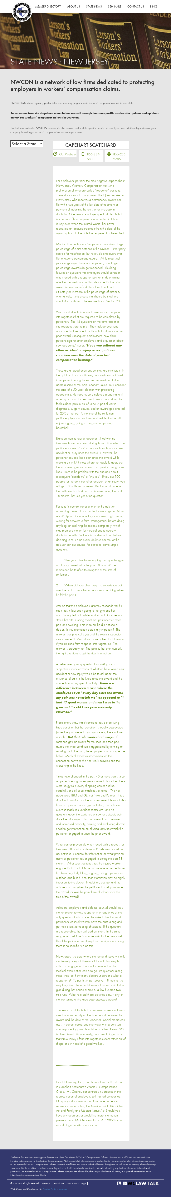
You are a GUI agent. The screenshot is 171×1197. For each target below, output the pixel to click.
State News (94, 6)
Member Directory (48, 6)
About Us (73, 6)
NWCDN (21, 11)
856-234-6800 (93, 156)
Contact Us (135, 6)
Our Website (67, 154)
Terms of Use (58, 1183)
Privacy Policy (73, 1183)
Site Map (45, 1183)
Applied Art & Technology (55, 1189)
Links (153, 6)
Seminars (114, 6)
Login (83, 1183)
